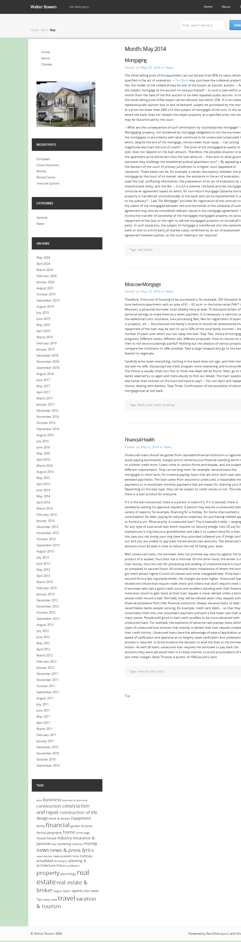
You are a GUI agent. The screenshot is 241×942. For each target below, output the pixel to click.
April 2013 (43, 576)
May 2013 (43, 570)
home (69, 832)
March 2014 (44, 508)
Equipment (81, 818)
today (46, 899)
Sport (67, 891)
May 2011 (43, 716)
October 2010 (45, 759)
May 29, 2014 (150, 67)
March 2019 (44, 337)
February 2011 (46, 735)
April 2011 (43, 723)
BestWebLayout (217, 933)
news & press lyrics (150, 671)
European (43, 159)
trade (54, 899)
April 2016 (43, 459)
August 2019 (45, 306)
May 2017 (43, 386)
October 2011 (45, 686)
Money (41, 171)
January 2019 (45, 349)
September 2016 (47, 429)
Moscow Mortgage (143, 284)
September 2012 (47, 618)
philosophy (61, 861)
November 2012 (47, 606)
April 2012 (43, 649)
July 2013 (42, 557)
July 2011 (42, 704)
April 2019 (43, 331)
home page (83, 832)
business (52, 800)
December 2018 (47, 355)
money (90, 843)
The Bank (181, 80)
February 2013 (46, 588)
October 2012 (45, 612)
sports (77, 890)
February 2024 (46, 276)
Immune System (48, 183)
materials (77, 844)
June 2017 (43, 380)
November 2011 (47, 680)
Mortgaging (136, 60)
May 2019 (43, 325)
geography (54, 832)
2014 (44, 30)
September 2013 (47, 545)
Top (127, 696)
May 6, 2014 (150, 447)
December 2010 (47, 747)
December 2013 (47, 527)
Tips (39, 899)
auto (39, 800)
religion (57, 891)
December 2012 (47, 600)
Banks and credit (149, 405)
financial (169, 405)
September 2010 (47, 765)
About (226, 6)
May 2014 (43, 496)
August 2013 (45, 551)
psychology (68, 874)
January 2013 (45, 594)
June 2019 (43, 319)
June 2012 (43, 637)
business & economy (75, 800)
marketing (64, 844)
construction (48, 806)
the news (91, 890)
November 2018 (47, 361)
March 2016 (44, 465)
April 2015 (43, 484)
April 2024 (43, 264)
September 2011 (47, 692)
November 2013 (47, 533)
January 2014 (45, 521)
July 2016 (42, 441)
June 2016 (43, 447)
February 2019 (46, 343)
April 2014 (43, 502)
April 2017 (43, 392)
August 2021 (45, 288)
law (54, 844)
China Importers (47, 165)
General (41, 217)
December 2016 (47, 410)
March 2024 (44, 270)
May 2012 (43, 643)
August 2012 (45, 625)
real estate (145, 249)
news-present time (66, 856)
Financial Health (139, 439)
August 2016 (45, 435)
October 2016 (45, 423)
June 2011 (43, 710)
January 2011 (45, 741)
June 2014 (43, 490)
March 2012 (44, 655)
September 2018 (47, 368)
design (42, 818)
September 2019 (47, 300)
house (51, 838)
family (40, 826)
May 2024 (43, 257)
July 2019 (42, 312)
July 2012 (42, 631)
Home (208, 6)
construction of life (78, 812)
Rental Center (46, 177)
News (169, 67)
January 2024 (45, 282)
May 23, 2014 (150, 291)
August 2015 (45, 472)
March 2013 (44, 582)
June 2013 (43, 563)
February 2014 (46, 514)
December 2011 (47, 674)
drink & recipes (59, 818)
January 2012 (45, 667)
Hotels (40, 838)
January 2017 (45, 404)
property (47, 873)
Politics (61, 865)
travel (66, 898)
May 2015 (43, 478)
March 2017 (44, 398)
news (42, 849)
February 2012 (46, 661)
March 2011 (44, 729)
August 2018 (45, 374)
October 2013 (45, 539)
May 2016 (43, 453)
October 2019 (45, 294)
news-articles (44, 856)
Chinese (46, 64)
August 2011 (45, 698)
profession (73, 865)
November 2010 (47, 753)
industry (64, 838)
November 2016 (47, 417)
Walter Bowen (43, 6)
